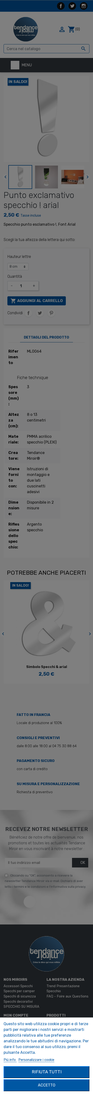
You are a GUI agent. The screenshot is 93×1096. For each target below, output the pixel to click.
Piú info (10, 1060)
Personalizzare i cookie (36, 1060)
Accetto (46, 1085)
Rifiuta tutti (47, 1072)
